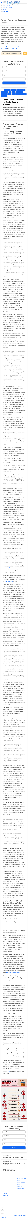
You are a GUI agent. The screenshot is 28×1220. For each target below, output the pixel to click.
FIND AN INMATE (5, 10)
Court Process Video (21, 94)
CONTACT (3, 17)
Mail (15, 90)
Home (2, 47)
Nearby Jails (4, 96)
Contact (5, 1195)
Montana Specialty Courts (13, 972)
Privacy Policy (18, 1215)
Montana (8, 47)
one (9, 1071)
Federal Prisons (21, 1186)
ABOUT (3, 13)
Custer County (16, 47)
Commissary (4, 94)
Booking (9, 94)
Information (7, 90)
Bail (24, 90)
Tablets (13, 92)
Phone (18, 90)
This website (12, 568)
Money (21, 90)
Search (14, 83)
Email (10, 92)
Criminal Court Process (14, 49)
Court (2, 90)
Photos (14, 94)
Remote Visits (19, 92)
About (5, 1193)
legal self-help (9, 581)
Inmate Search (4, 92)
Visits (12, 90)
